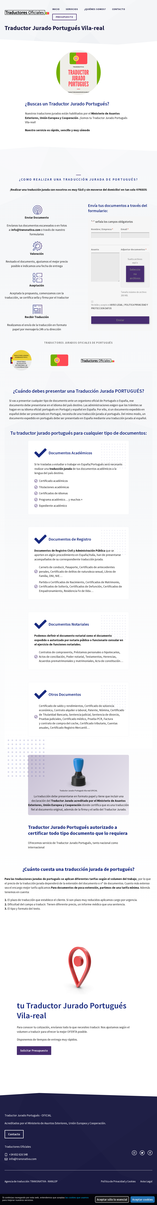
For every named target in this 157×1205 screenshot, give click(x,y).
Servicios (72, 9)
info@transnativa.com (22, 1159)
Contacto (118, 9)
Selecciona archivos (135, 274)
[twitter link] (142, 1152)
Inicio (56, 9)
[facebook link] (150, 1152)
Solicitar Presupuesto (34, 1050)
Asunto (95, 249)
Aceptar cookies (142, 1199)
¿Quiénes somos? (95, 9)
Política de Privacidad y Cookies (118, 1181)
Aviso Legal (146, 1181)
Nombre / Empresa (102, 229)
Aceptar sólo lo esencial (112, 1199)
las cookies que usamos (77, 1197)
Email (124, 229)
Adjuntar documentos (133, 249)
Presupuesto (64, 16)
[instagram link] (134, 1152)
